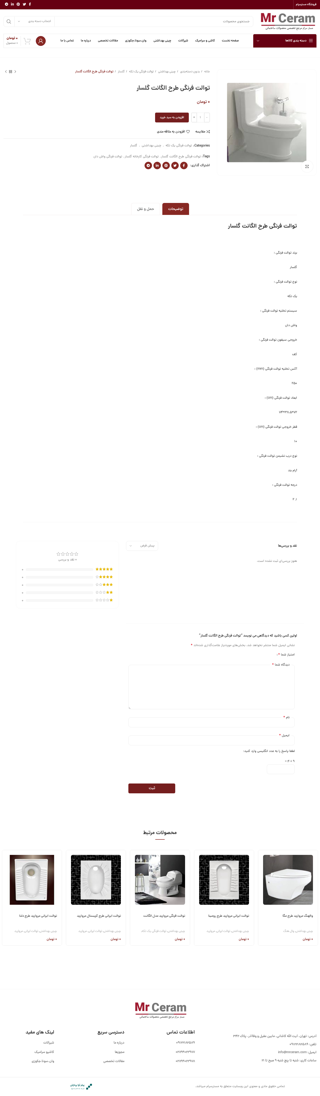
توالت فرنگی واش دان (107, 156)
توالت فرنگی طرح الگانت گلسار (181, 156)
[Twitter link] (24, 4)
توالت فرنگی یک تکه (141, 71)
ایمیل (284, 735)
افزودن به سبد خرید (172, 117)
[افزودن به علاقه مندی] (262, 895)
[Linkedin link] (12, 4)
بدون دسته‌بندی (189, 71)
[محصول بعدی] (6, 72)
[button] (262, 859)
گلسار (121, 71)
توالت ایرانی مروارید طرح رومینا (228, 916)
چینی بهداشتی (166, 71)
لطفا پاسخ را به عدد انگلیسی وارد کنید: (269, 751)
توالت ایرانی (223, 931)
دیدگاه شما (281, 665)
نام (286, 717)
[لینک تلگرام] (7, 4)
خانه (207, 71)
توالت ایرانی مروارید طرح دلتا (38, 916)
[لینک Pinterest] (18, 4)
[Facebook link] (29, 4)
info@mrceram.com (292, 1052)
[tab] (175, 209)
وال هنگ (288, 931)
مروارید (210, 931)
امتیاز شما (286, 655)
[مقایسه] (262, 883)
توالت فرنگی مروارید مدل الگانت (164, 916)
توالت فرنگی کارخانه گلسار (142, 156)
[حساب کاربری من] (40, 41)
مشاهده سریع (262, 871)
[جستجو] (9, 21)
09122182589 (299, 1044)
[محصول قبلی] (15, 72)
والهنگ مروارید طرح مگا (298, 916)
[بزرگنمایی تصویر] (307, 166)
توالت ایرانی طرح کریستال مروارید (99, 916)
